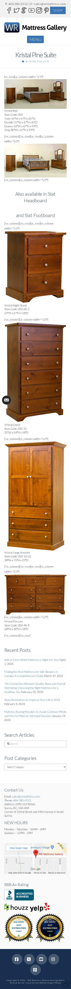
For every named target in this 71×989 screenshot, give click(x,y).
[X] (29, 959)
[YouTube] (31, 10)
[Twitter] (16, 10)
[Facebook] (9, 10)
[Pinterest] (46, 10)
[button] (35, 39)
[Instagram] (39, 10)
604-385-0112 (22, 800)
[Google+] (24, 10)
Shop (58, 10)
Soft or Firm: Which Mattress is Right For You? (31, 659)
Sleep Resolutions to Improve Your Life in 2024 (32, 699)
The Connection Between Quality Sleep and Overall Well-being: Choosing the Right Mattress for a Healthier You (34, 688)
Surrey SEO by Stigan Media (46, 983)
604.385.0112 (18, 3)
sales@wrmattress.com (50, 3)
